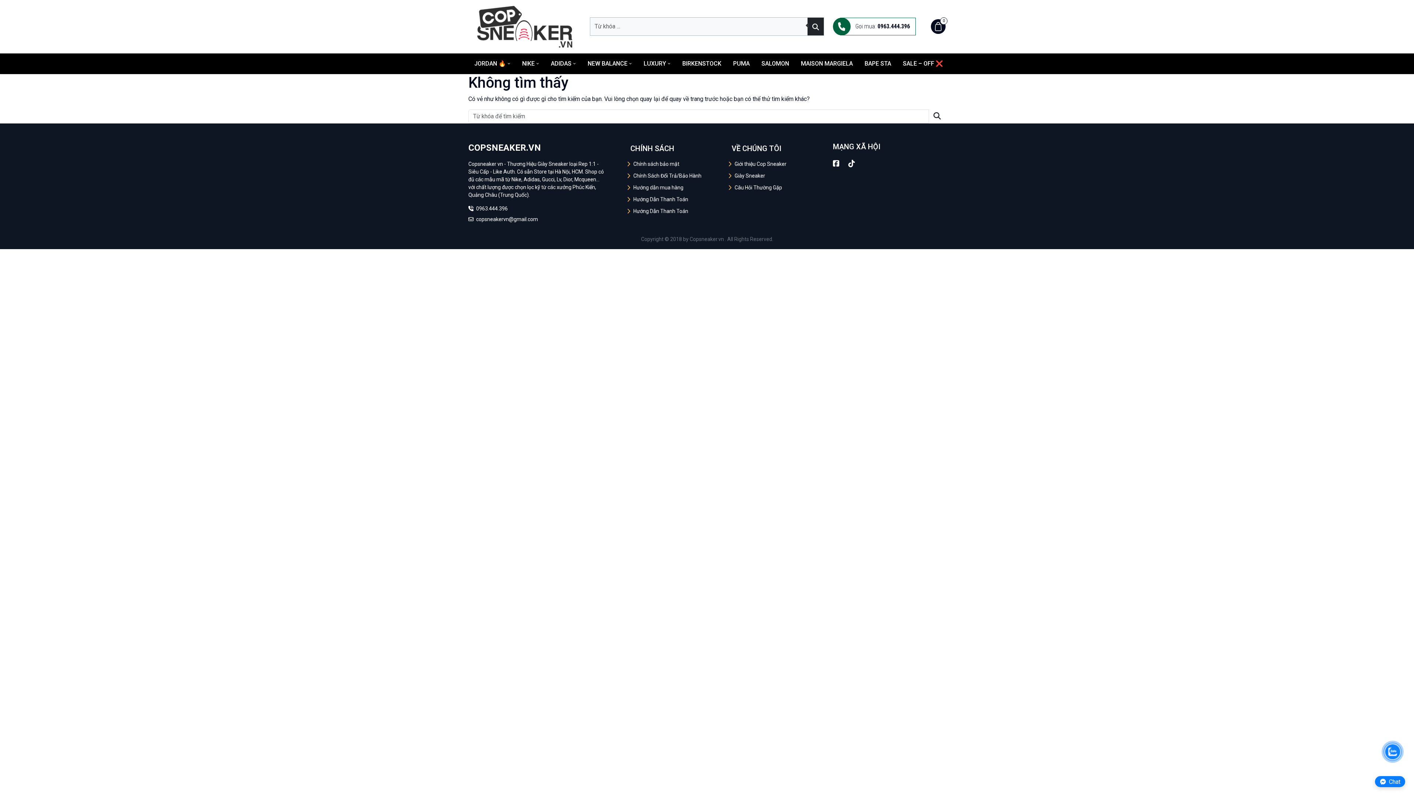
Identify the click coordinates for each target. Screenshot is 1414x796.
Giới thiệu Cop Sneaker (761, 164)
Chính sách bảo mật (656, 164)
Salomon (775, 63)
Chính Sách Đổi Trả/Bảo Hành (667, 176)
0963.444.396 (491, 209)
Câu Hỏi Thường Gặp (758, 188)
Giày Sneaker (750, 176)
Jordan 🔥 (490, 63)
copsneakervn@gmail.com (506, 219)
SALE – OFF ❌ (923, 63)
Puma (741, 63)
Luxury (655, 63)
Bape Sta (878, 63)
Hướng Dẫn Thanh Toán (660, 199)
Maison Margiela (827, 63)
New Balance (607, 63)
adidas (561, 63)
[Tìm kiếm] (816, 26)
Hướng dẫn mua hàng (658, 188)
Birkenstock (701, 63)
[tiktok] (851, 163)
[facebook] (836, 163)
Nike (528, 63)
